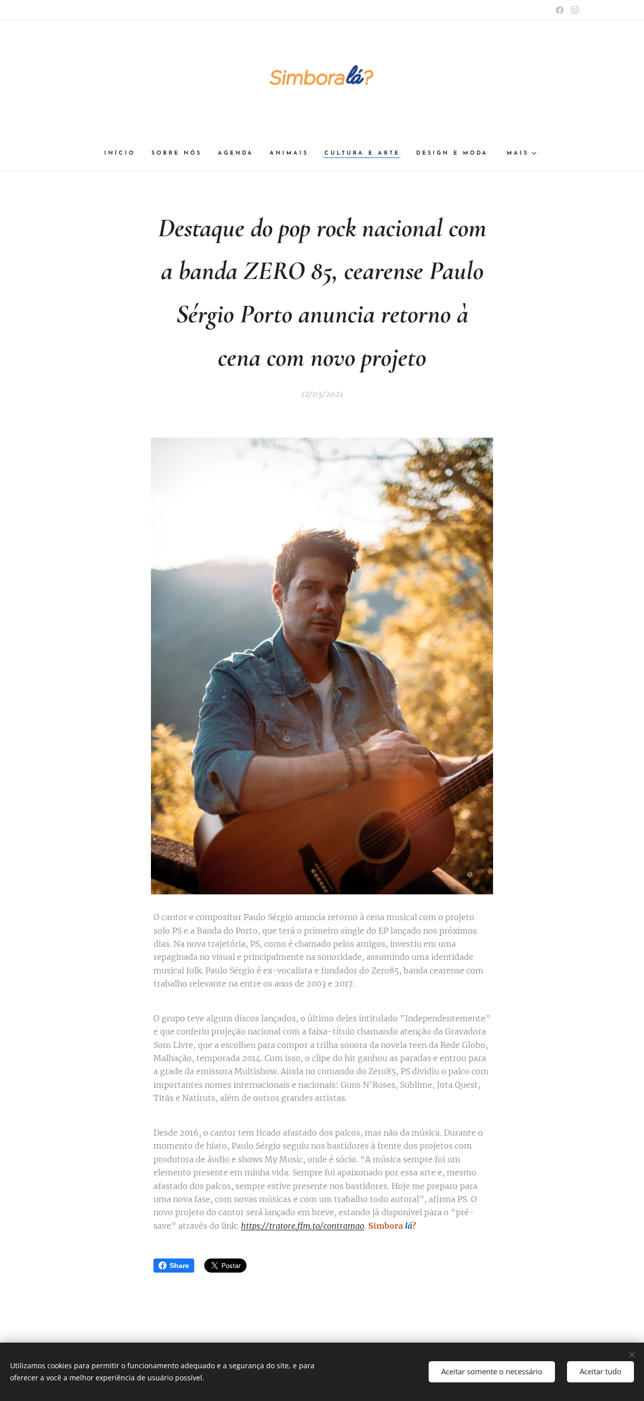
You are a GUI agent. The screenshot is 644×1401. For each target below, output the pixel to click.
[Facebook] (559, 10)
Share (179, 1266)
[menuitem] (123, 153)
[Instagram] (575, 10)
